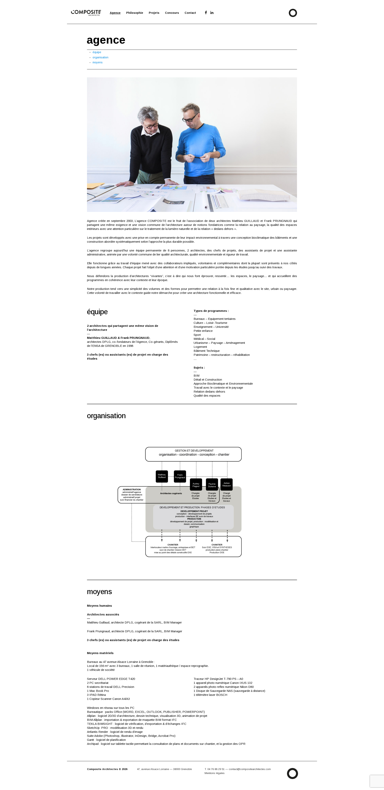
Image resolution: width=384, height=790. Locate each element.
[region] (192, 144)
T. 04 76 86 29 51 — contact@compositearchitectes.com (238, 769)
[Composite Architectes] (87, 773)
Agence (115, 12)
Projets (154, 12)
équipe (97, 52)
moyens (98, 62)
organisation (100, 57)
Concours (172, 12)
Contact (190, 12)
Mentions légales (215, 773)
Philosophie (134, 12)
